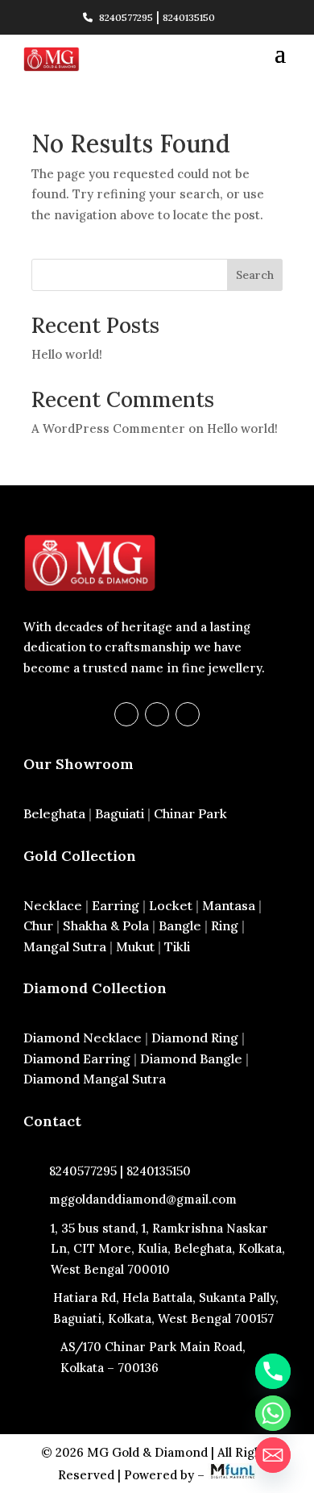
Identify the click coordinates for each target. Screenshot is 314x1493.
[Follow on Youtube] (188, 714)
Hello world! (66, 354)
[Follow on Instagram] (157, 714)
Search (255, 275)
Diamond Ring (194, 1037)
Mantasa (228, 905)
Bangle (180, 925)
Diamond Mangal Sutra (94, 1079)
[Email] (273, 1455)
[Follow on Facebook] (126, 714)
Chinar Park (190, 813)
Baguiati (119, 813)
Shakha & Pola (106, 925)
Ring (224, 925)
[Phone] (273, 1371)
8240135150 (189, 17)
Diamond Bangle (191, 1058)
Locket (170, 905)
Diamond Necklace (82, 1037)
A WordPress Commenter (108, 428)
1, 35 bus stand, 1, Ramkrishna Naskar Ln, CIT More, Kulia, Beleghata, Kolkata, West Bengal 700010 (168, 1249)
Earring (115, 905)
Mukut (135, 946)
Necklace (52, 905)
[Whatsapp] (273, 1413)
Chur (38, 925)
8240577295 (126, 17)
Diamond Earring (76, 1058)
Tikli (177, 946)
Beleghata (54, 813)
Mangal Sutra (64, 946)
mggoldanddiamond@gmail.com (143, 1199)
